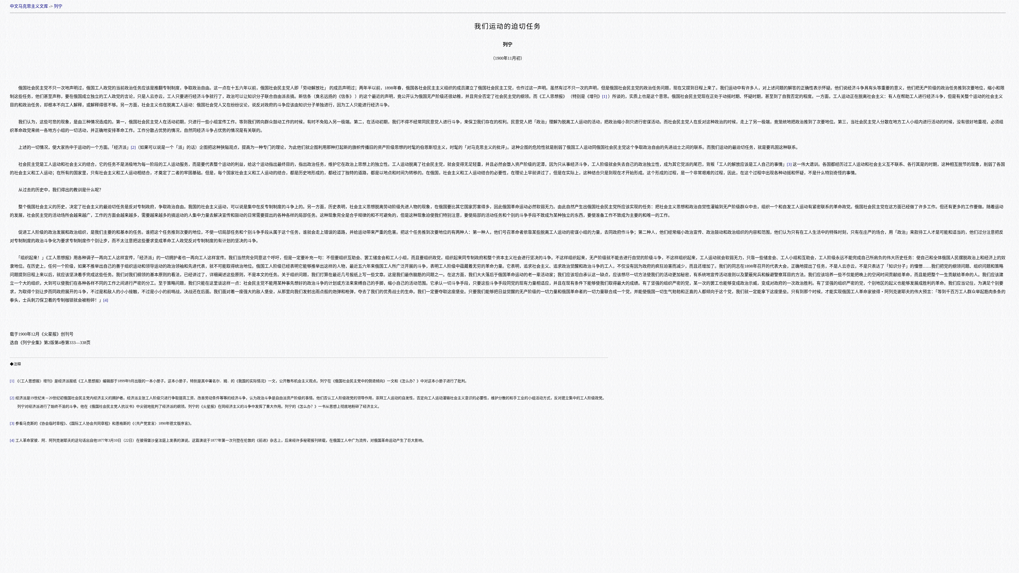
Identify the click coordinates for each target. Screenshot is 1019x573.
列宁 (58, 6)
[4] (105, 300)
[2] (133, 147)
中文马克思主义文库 (29, 6)
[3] (789, 164)
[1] (604, 96)
